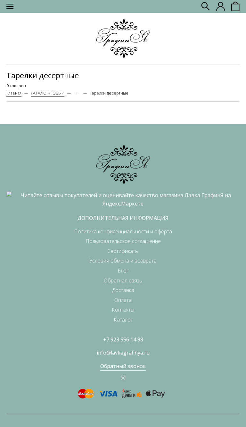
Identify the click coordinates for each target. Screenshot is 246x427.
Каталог (123, 319)
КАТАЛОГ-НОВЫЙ (47, 93)
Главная (13, 93)
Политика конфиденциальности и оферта (123, 231)
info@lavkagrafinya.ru (123, 352)
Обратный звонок (123, 366)
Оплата (123, 300)
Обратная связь (123, 280)
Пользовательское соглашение (123, 241)
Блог (123, 270)
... (77, 93)
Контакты (123, 309)
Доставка (123, 290)
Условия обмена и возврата (123, 260)
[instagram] (123, 377)
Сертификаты (123, 251)
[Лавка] (123, 38)
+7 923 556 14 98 (123, 339)
